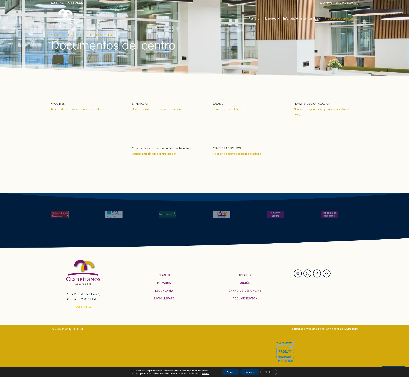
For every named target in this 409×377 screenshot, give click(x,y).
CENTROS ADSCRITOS (227, 148)
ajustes (205, 373)
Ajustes (268, 371)
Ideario (245, 275)
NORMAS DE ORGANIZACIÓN (312, 103)
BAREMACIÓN (140, 103)
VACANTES (58, 103)
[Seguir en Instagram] (298, 273)
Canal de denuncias (245, 291)
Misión (244, 283)
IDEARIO (218, 103)
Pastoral (254, 18)
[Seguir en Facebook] (317, 273)
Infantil (164, 275)
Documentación (245, 298)
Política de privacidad (303, 329)
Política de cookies (331, 329)
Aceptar (230, 371)
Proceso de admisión (339, 18)
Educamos (326, 3)
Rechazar (249, 371)
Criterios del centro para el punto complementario (162, 148)
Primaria (164, 283)
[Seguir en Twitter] (307, 273)
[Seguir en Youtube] (327, 273)
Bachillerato (164, 298)
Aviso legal (351, 329)
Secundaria (164, 291)
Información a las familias (300, 18)
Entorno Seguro (346, 3)
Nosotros (270, 18)
